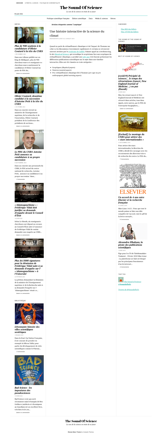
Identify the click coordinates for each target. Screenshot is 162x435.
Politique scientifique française (58, 18)
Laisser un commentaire (23, 73)
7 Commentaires (124, 159)
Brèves (113, 18)
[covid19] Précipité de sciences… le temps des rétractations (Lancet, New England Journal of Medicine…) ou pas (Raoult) (132, 82)
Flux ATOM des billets (129, 32)
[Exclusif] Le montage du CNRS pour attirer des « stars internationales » (131, 137)
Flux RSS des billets (128, 29)
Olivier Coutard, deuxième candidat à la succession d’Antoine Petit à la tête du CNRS (29, 100)
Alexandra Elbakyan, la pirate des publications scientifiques (130, 245)
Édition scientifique (79, 18)
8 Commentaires (124, 219)
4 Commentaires (124, 267)
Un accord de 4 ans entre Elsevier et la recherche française (131, 200)
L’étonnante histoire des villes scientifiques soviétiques (27, 329)
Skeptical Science (62, 54)
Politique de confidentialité (50, 3)
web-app (86, 57)
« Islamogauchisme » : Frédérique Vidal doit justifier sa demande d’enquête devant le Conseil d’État (29, 210)
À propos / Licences (31, 3)
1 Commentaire (20, 179)
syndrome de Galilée (76, 51)
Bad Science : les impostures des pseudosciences (23, 390)
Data (90, 18)
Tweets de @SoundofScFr (128, 289)
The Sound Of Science (81, 7)
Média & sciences (101, 18)
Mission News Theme (74, 432)
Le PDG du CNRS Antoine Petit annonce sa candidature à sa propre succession (28, 155)
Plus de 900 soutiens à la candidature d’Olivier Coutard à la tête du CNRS (29, 49)
